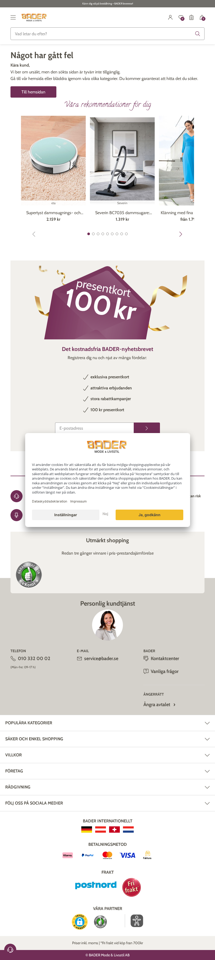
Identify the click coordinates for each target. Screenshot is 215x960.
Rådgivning (17, 787)
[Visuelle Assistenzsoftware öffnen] (134, 920)
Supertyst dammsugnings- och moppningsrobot (53, 213)
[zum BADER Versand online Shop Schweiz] (114, 829)
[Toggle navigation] (13, 17)
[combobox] (107, 33)
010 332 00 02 (34, 658)
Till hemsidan (33, 91)
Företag (14, 770)
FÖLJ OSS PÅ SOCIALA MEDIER (34, 803)
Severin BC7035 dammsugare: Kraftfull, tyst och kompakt (122, 213)
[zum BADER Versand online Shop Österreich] (100, 829)
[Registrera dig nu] (147, 428)
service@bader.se (101, 658)
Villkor (13, 754)
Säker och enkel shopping (34, 738)
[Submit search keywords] (198, 33)
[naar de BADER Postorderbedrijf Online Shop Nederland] (128, 829)
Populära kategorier (28, 722)
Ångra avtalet (156, 704)
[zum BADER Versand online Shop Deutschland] (86, 829)
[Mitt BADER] (170, 17)
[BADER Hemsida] (34, 17)
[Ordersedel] (191, 17)
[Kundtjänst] (10, 950)
